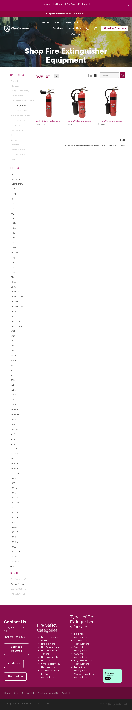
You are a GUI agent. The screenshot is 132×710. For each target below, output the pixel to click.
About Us (73, 28)
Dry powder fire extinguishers (83, 662)
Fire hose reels (49, 657)
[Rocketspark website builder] (114, 705)
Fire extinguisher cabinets (50, 638)
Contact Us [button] (15, 676)
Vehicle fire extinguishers (81, 642)
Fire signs (46, 661)
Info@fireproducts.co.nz (58, 14)
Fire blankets (48, 644)
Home (45, 23)
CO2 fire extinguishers (81, 655)
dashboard (26, 703)
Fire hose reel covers (49, 652)
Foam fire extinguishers (81, 669)
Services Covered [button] (16, 649)
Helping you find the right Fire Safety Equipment (64, 3)
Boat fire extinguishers (81, 635)
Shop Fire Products (114, 28)
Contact (76, 34)
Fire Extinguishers (50, 647)
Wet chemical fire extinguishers (84, 675)
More (12, 566)
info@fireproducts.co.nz (16, 629)
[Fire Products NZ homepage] (16, 28)
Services (58, 28)
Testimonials (73, 23)
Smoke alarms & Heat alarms (50, 665)
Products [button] (14, 664)
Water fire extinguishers (81, 649)
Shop (57, 23)
